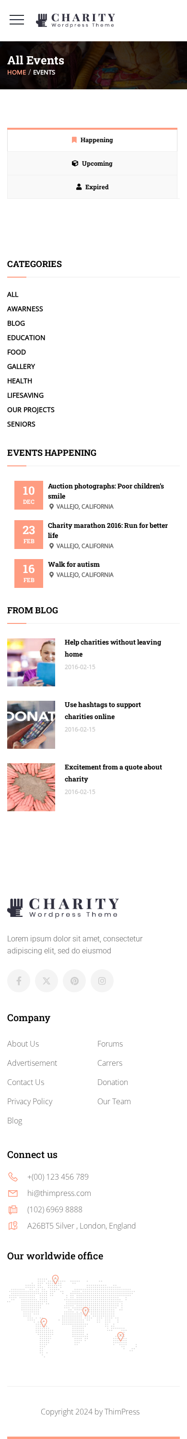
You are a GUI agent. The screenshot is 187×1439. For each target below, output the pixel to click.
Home (16, 72)
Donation (112, 1082)
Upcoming (97, 163)
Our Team (114, 1101)
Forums (110, 1043)
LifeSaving (25, 395)
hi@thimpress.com (59, 1193)
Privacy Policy (29, 1101)
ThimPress (122, 1411)
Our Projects (31, 409)
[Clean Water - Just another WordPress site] (75, 20)
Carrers (109, 1063)
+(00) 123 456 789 (58, 1176)
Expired (97, 187)
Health (19, 380)
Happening (97, 139)
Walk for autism (74, 564)
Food (16, 351)
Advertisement (32, 1063)
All (12, 294)
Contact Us (25, 1082)
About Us (23, 1043)
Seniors (21, 423)
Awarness (25, 308)
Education (26, 337)
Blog (16, 323)
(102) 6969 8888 (54, 1209)
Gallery (21, 366)
